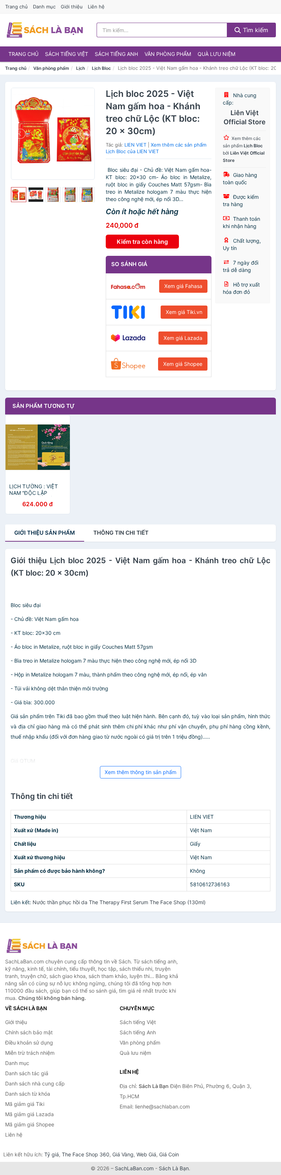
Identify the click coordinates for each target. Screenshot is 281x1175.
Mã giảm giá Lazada (29, 1114)
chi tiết (121, 532)
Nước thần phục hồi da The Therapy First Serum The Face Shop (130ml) (119, 902)
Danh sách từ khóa (27, 1094)
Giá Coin (169, 1154)
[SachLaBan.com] (44, 30)
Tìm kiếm (254, 30)
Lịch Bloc (101, 68)
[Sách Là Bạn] (41, 945)
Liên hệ (96, 7)
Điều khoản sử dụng (29, 1042)
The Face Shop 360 (85, 1154)
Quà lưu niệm (216, 54)
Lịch (80, 68)
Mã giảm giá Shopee (29, 1124)
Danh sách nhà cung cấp (35, 1083)
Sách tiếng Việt (66, 54)
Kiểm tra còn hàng (142, 241)
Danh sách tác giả (26, 1073)
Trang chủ (16, 7)
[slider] (18, 194)
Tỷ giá (51, 1154)
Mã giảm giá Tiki (24, 1104)
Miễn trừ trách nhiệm (30, 1053)
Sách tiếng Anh (116, 54)
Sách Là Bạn (174, 1168)
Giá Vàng (123, 1154)
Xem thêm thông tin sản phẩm (140, 772)
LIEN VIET (135, 145)
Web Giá (146, 1154)
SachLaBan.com (134, 1168)
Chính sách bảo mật (29, 1032)
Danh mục (44, 7)
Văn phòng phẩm (168, 54)
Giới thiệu (72, 7)
